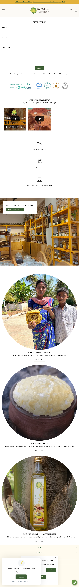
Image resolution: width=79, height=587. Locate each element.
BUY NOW (39, 359)
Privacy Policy (47, 74)
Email (4, 38)
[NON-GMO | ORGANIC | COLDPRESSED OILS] (39, 493)
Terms (39, 552)
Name (4, 28)
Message (6, 48)
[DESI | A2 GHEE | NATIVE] (39, 403)
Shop (39, 547)
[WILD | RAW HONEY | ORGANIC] (39, 312)
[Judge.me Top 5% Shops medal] (65, 85)
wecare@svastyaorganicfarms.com (39, 185)
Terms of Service (59, 74)
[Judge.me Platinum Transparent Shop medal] (47, 85)
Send (39, 68)
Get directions (15, 209)
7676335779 (41, 149)
